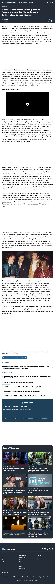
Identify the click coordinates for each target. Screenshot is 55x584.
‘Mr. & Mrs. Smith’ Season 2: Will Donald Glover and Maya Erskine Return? (38, 470)
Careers (29, 576)
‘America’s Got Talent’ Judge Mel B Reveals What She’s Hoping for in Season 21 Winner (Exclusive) (25, 367)
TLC (38, 559)
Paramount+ (41, 351)
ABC (3, 557)
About (23, 576)
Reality (5, 488)
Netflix (20, 564)
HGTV (38, 562)
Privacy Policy (44, 418)
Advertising (16, 576)
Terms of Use (30, 418)
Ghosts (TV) (36, 351)
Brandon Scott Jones (13, 351)
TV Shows (4, 6)
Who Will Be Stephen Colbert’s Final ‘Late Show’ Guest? (14, 469)
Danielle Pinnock (29, 351)
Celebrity (31, 2)
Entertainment (23, 2)
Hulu (20, 566)
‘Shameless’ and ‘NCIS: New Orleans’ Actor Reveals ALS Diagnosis (14, 533)
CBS (3, 562)
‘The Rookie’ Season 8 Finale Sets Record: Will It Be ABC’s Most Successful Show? (38, 534)
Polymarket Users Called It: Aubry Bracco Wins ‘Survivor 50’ (22, 391)
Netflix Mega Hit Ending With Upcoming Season (18, 382)
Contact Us (8, 576)
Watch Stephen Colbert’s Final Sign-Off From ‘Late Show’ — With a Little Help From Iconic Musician (27, 377)
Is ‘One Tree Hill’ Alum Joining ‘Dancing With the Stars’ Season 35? (15, 513)
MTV (38, 557)
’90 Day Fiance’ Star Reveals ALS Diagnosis (38, 491)
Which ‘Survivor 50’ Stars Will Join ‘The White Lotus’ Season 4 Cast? (24, 396)
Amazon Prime (22, 568)
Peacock (21, 559)
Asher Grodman (5, 351)
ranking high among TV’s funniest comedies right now (29, 26)
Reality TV (40, 555)
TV (3, 555)
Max (20, 562)
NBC (3, 559)
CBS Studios (21, 351)
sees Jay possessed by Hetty (24, 130)
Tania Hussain (5, 19)
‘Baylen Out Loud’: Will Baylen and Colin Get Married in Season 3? (38, 513)
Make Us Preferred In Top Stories (14, 357)
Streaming (31, 466)
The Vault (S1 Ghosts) (13, 353)
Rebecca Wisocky (48, 351)
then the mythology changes (13, 74)
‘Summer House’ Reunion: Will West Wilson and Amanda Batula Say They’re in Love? (14, 492)
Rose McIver (4, 353)
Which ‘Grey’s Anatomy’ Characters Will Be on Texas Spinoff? (22, 387)
